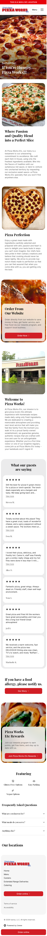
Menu (34, 9)
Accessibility (9, 909)
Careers (7, 879)
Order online (22, 932)
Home (6, 872)
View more (10, 496)
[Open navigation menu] (42, 9)
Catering (8, 887)
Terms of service (10, 905)
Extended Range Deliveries (16, 883)
